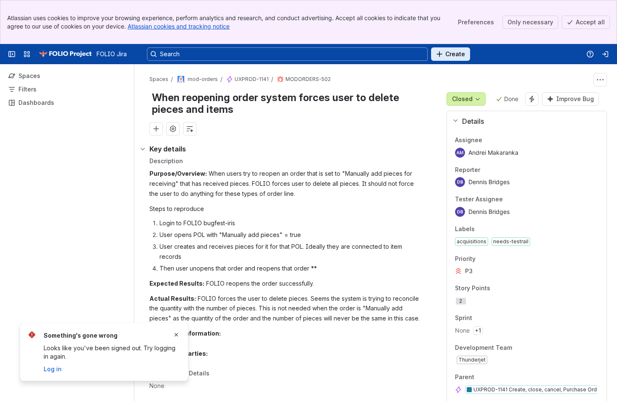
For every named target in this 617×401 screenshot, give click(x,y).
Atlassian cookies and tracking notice (179, 26)
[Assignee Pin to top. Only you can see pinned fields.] (500, 140)
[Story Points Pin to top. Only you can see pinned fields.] (508, 288)
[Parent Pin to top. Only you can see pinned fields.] (492, 377)
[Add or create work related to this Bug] (156, 128)
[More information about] (214, 374)
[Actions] (600, 79)
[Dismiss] (176, 335)
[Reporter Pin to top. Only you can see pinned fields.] (498, 170)
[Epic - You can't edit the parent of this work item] (230, 79)
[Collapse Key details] (143, 149)
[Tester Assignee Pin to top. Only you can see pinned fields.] (521, 199)
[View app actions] (173, 128)
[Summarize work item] (189, 128)
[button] (523, 121)
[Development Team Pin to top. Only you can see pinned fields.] (530, 347)
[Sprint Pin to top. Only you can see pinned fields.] (490, 318)
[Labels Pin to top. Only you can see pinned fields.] (493, 229)
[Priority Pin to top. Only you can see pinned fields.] (494, 258)
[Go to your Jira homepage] (65, 54)
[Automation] (532, 99)
